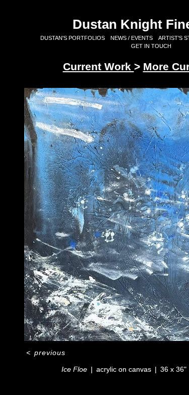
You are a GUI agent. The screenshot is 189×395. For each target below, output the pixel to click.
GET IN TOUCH (151, 46)
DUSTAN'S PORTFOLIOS (72, 38)
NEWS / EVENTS (131, 38)
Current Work (98, 66)
